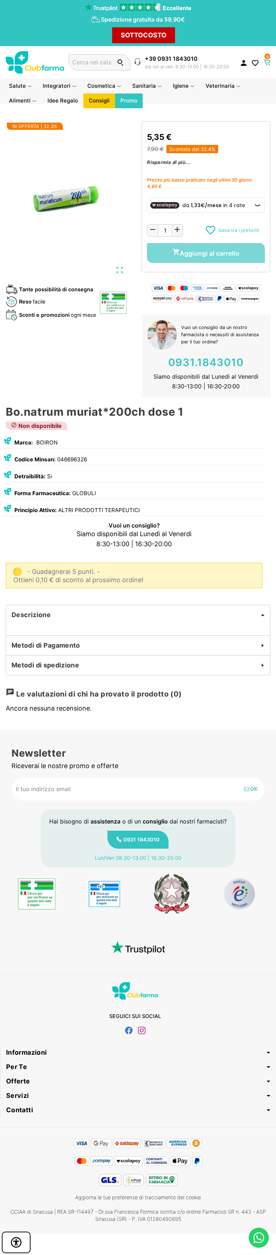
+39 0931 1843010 (171, 58)
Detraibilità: (30, 476)
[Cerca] (120, 62)
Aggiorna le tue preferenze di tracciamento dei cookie (138, 1197)
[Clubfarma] (35, 61)
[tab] (138, 615)
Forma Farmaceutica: (42, 493)
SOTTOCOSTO (143, 35)
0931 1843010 (141, 839)
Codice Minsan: (35, 459)
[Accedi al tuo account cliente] (243, 62)
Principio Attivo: (35, 510)
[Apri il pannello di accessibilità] (16, 1242)
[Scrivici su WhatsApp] (259, 1238)
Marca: (23, 442)
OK (253, 789)
